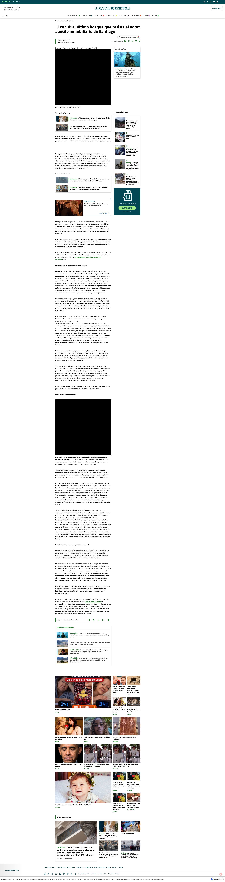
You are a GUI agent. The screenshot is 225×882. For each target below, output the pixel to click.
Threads (71, 874)
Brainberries (89, 201)
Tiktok (67, 874)
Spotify (64, 874)
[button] (217, 8)
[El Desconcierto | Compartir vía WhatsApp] (132, 41)
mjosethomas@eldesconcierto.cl (123, 879)
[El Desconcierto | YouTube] (214, 1)
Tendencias (98, 16)
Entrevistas (135, 16)
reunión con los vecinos (93, 602)
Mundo (154, 16)
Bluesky (75, 874)
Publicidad (110, 873)
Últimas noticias (49, 867)
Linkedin (60, 874)
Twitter (48, 874)
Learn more (103, 213)
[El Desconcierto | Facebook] (204, 1)
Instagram (52, 874)
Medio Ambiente (69, 21)
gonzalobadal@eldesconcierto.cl (156, 879)
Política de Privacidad (83, 873)
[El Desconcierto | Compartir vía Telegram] (139, 41)
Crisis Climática (16, 2)
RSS (105, 873)
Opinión (146, 16)
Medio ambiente (73, 16)
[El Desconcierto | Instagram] (210, 1)
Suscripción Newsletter (96, 873)
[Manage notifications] (220, 874)
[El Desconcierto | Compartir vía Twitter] (129, 41)
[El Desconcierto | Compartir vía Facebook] (125, 41)
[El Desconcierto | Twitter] (207, 1)
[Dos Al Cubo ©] (217, 880)
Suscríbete (127, 208)
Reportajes (123, 16)
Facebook (44, 874)
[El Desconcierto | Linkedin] (217, 1)
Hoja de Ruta (110, 16)
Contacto (117, 873)
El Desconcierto (59, 21)
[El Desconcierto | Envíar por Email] (136, 41)
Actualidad (86, 16)
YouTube (56, 874)
